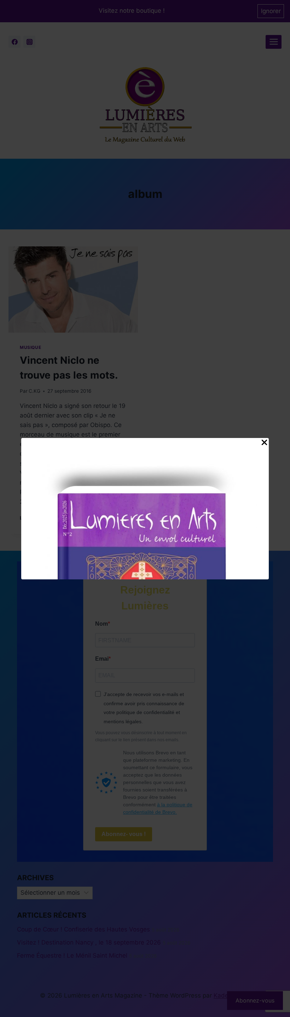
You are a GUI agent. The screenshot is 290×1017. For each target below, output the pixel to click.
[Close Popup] (264, 444)
